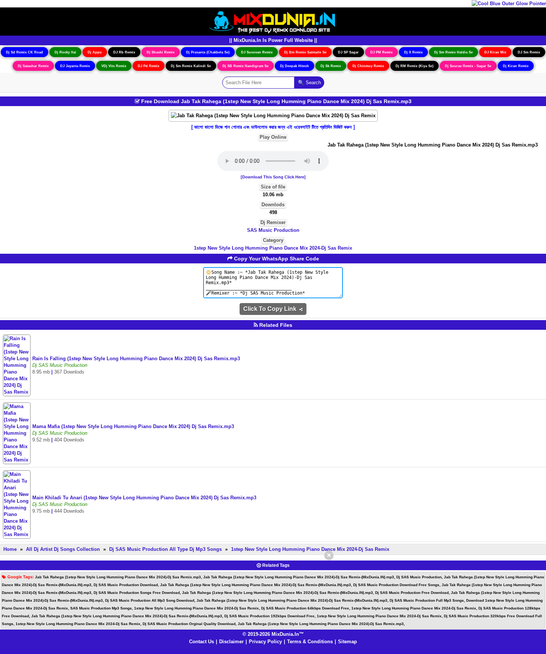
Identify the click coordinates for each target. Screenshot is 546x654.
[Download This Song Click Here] (273, 177)
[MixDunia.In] (273, 21)
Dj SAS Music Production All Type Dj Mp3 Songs (166, 549)
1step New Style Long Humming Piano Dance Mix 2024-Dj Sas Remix (273, 248)
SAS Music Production (273, 230)
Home (10, 549)
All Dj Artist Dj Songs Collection (63, 549)
